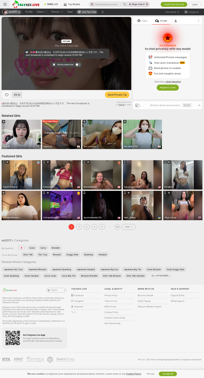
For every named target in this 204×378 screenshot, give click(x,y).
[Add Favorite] (7, 95)
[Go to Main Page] (25, 4)
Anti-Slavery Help (112, 323)
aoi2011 (6, 240)
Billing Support (177, 301)
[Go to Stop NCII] (65, 360)
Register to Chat (167, 87)
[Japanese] (21, 247)
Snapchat (78, 307)
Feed (70, 11)
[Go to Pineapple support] (50, 360)
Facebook (79, 295)
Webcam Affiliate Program (150, 307)
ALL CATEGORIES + (160, 275)
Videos (41, 11)
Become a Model (145, 295)
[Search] (125, 4)
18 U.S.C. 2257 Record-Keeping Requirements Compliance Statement (169, 360)
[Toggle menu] (5, 4)
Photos (57, 11)
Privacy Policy (110, 295)
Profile (29, 11)
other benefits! (173, 81)
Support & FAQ (177, 295)
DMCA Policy (110, 307)
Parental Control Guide (114, 318)
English (54, 290)
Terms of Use (110, 301)
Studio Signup (144, 301)
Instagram (79, 301)
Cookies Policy (111, 312)
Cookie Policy (133, 374)
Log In (195, 4)
